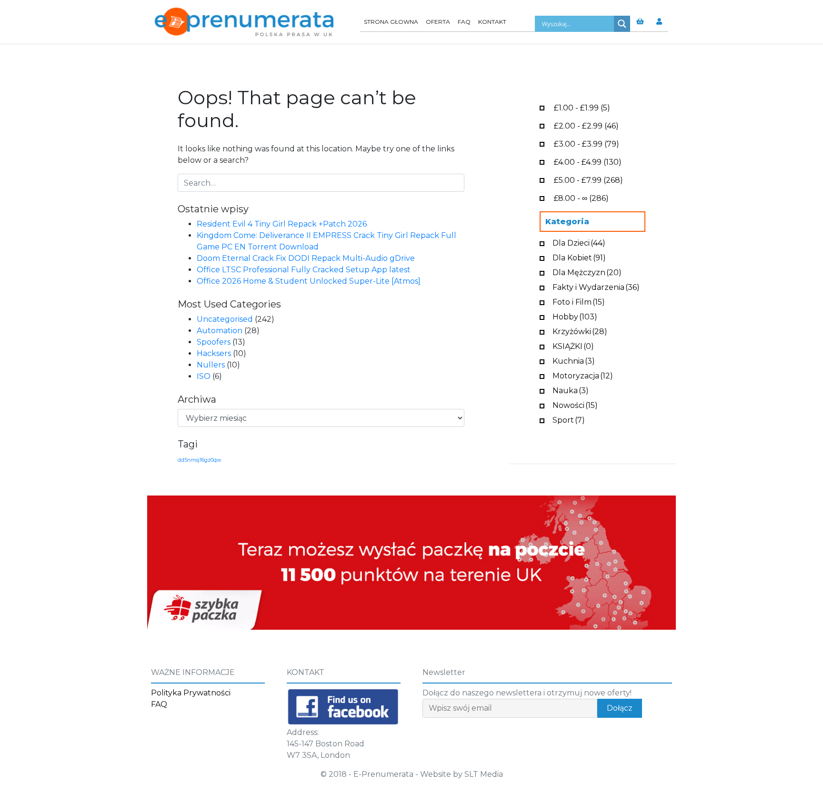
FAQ (464, 21)
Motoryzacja (582, 374)
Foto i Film (578, 301)
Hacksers (214, 353)
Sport (568, 419)
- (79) (586, 143)
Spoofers (214, 342)
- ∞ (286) (581, 197)
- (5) (582, 106)
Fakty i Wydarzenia (596, 286)
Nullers (211, 364)
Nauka (570, 389)
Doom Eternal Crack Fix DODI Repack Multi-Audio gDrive (306, 258)
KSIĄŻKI (573, 345)
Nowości (575, 404)
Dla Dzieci (578, 242)
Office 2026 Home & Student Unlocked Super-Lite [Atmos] (309, 281)
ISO (204, 376)
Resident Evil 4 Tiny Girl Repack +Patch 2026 (282, 223)
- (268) (588, 179)
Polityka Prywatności (191, 692)
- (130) (588, 161)
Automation (219, 330)
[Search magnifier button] (622, 24)
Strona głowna (391, 21)
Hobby (574, 315)
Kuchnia (573, 360)
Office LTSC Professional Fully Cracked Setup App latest (304, 269)
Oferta (438, 21)
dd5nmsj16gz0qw (199, 460)
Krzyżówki (579, 330)
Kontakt (492, 21)
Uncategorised (225, 319)
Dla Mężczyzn (587, 271)
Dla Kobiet (579, 256)
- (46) (586, 125)
